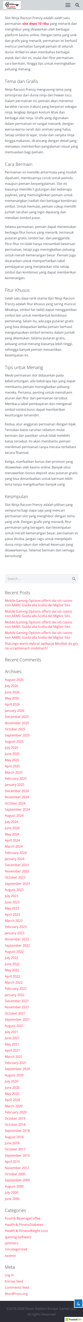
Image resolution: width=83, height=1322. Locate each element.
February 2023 (16, 927)
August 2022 (14, 951)
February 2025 (16, 778)
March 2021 (14, 1056)
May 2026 (12, 698)
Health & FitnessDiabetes (24, 1224)
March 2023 (14, 920)
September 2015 (17, 1155)
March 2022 (14, 982)
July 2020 (11, 1081)
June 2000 (12, 1199)
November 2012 (17, 1168)
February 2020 (16, 1112)
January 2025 (14, 784)
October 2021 (15, 1013)
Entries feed (14, 1281)
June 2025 (12, 753)
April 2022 (12, 976)
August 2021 (14, 1026)
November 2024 (17, 797)
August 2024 (14, 815)
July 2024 (11, 822)
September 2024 (17, 809)
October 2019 (15, 1118)
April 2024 (12, 840)
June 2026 (12, 692)
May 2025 (12, 760)
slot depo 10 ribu (36, 23)
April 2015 (12, 1161)
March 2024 (14, 846)
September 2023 (17, 883)
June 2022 (12, 964)
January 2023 (14, 933)
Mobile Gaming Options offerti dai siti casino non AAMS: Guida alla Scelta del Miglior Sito (38, 602)
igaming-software (18, 1237)
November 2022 (17, 939)
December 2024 (17, 791)
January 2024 (14, 859)
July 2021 (11, 1032)
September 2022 (17, 945)
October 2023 (15, 877)
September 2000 (17, 1180)
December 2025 (17, 716)
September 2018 (17, 1130)
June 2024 (12, 828)
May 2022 (12, 970)
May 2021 (12, 1044)
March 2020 (14, 1106)
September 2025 (17, 735)
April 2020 (12, 1100)
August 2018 (14, 1137)
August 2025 (14, 741)
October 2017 (15, 1149)
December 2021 (17, 1001)
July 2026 (11, 686)
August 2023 (14, 890)
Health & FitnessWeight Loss (26, 1230)
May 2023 (12, 908)
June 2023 (12, 902)
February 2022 (16, 988)
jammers (11, 1243)
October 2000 (15, 1174)
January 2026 (14, 710)
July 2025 (11, 747)
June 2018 (12, 1143)
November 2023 (17, 871)
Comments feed (17, 1287)
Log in (9, 1275)
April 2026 (12, 704)
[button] (68, 5)
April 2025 (12, 766)
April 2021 (12, 1050)
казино (10, 1255)
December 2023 (17, 865)
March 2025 (14, 772)
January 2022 (14, 995)
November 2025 (17, 723)
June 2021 (12, 1038)
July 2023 (11, 896)
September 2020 (17, 1069)
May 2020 (12, 1093)
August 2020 (14, 1075)
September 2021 (17, 1019)
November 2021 (17, 1007)
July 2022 (11, 957)
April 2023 (12, 914)
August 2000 (14, 1186)
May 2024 (12, 834)
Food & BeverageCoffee (22, 1218)
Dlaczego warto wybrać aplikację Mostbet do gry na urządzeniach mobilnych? (41, 645)
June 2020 (12, 1087)
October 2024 (15, 803)
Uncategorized (16, 1249)
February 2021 (16, 1063)
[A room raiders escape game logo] (12, 5)
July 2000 (11, 1192)
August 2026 (14, 679)
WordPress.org (16, 1294)
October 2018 (15, 1124)
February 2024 (16, 852)
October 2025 (15, 729)
